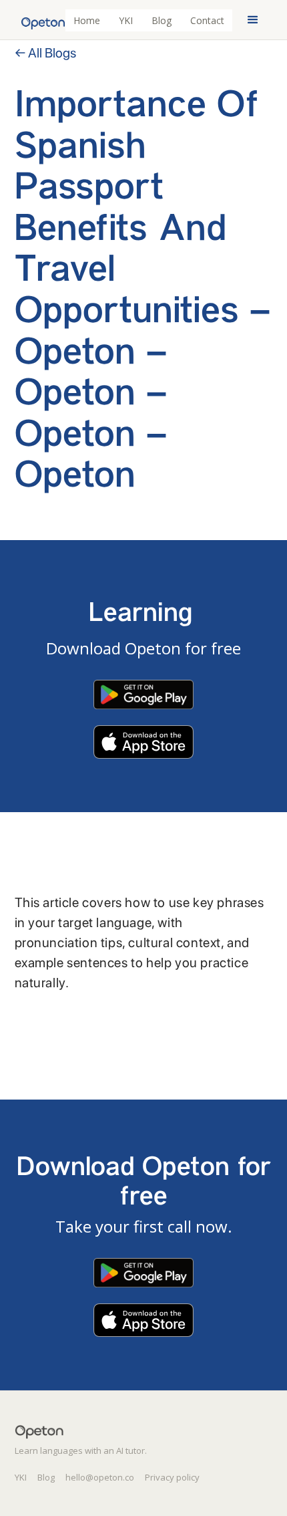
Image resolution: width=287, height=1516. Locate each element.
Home (86, 20)
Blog (162, 20)
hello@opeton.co (99, 1477)
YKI (126, 20)
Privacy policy (172, 1477)
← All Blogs (45, 53)
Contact (207, 20)
